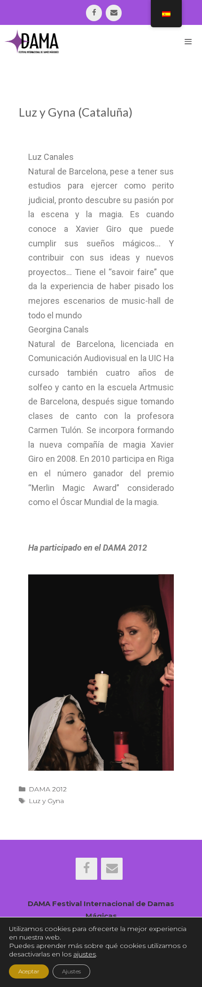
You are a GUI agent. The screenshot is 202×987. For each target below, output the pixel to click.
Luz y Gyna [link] (46, 801)
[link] (94, 13)
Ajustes (71, 971)
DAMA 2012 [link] (48, 789)
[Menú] (188, 41)
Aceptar (28, 971)
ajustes (84, 954)
